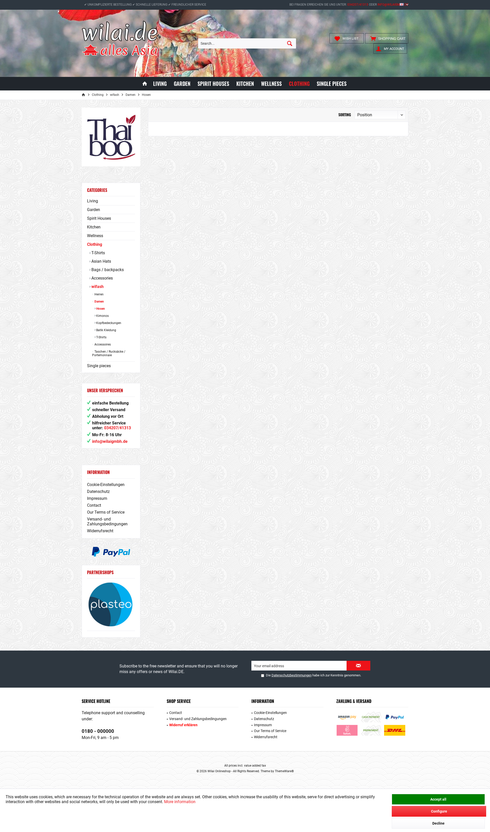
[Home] (145, 83)
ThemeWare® (284, 771)
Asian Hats (100, 261)
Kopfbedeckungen (108, 323)
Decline (438, 823)
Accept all (438, 799)
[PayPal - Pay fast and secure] (111, 552)
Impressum (97, 498)
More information (179, 801)
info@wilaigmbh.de (392, 4)
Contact (94, 505)
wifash (97, 286)
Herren (99, 294)
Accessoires (102, 344)
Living (92, 201)
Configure (439, 811)
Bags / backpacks (107, 269)
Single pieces (99, 365)
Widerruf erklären (183, 725)
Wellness (95, 235)
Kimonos (102, 316)
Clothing (94, 244)
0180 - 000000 (98, 731)
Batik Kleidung (105, 330)
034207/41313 (357, 4)
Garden (93, 209)
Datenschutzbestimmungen (292, 675)
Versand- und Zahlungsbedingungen (107, 521)
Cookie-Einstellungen (106, 484)
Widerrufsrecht (100, 530)
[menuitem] (386, 38)
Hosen (100, 308)
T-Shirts (97, 252)
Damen (99, 301)
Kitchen (94, 227)
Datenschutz (98, 491)
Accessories (101, 278)
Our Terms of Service (106, 512)
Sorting (344, 114)
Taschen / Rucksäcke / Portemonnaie (108, 353)
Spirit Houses (99, 218)
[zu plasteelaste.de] (111, 604)
